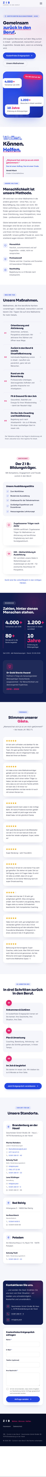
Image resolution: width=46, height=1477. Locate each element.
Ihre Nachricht (12, 1370)
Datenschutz (17, 1426)
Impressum (7, 1426)
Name (9, 1339)
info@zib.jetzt (16, 1320)
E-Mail (9, 1350)
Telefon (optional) (12, 1360)
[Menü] (41, 3)
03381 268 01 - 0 (17, 1314)
